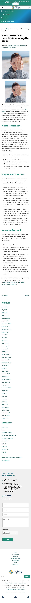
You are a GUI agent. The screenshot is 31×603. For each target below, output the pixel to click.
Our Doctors (15, 554)
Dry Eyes (4, 444)
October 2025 (6, 326)
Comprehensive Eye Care (9, 48)
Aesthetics (5, 427)
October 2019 (5, 385)
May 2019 (4, 399)
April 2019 (4, 402)
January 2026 (5, 321)
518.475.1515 (6, 282)
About (15, 552)
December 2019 (6, 379)
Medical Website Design (10, 583)
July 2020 (4, 368)
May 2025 (4, 338)
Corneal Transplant (7, 438)
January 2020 (5, 377)
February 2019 (5, 407)
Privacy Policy (21, 589)
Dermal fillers (5, 441)
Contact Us (15, 564)
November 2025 (6, 324)
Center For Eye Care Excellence (17, 45)
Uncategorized (6, 460)
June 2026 (4, 307)
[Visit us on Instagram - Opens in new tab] (15, 597)
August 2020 (5, 365)
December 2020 (6, 354)
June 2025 (4, 335)
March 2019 (5, 404)
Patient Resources (15, 558)
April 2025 (4, 340)
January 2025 (5, 349)
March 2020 (5, 371)
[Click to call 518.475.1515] (29, 7)
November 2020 (6, 357)
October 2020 (6, 360)
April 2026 (4, 312)
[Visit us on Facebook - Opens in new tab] (3, 597)
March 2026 (5, 315)
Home (3, 29)
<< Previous (5, 295)
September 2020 (6, 363)
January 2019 (5, 410)
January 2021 (5, 351)
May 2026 (4, 310)
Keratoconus (5, 449)
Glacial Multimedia (22, 583)
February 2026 (6, 318)
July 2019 (4, 393)
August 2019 (5, 390)
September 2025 (6, 329)
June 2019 (4, 396)
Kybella (4, 452)
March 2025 (5, 343)
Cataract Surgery (7, 432)
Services (15, 556)
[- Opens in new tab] (28, 597)
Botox (3, 430)
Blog (7, 29)
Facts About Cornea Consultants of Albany (15, 592)
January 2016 (5, 418)
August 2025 (5, 332)
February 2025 (6, 346)
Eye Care (4, 446)
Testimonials (15, 560)
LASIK (3, 455)
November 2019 (6, 382)
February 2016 (6, 416)
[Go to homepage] (16, 7)
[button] (2, 7)
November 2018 (6, 413)
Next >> (27, 295)
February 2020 (6, 374)
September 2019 (6, 388)
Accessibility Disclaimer (12, 589)
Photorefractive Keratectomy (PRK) (12, 457)
